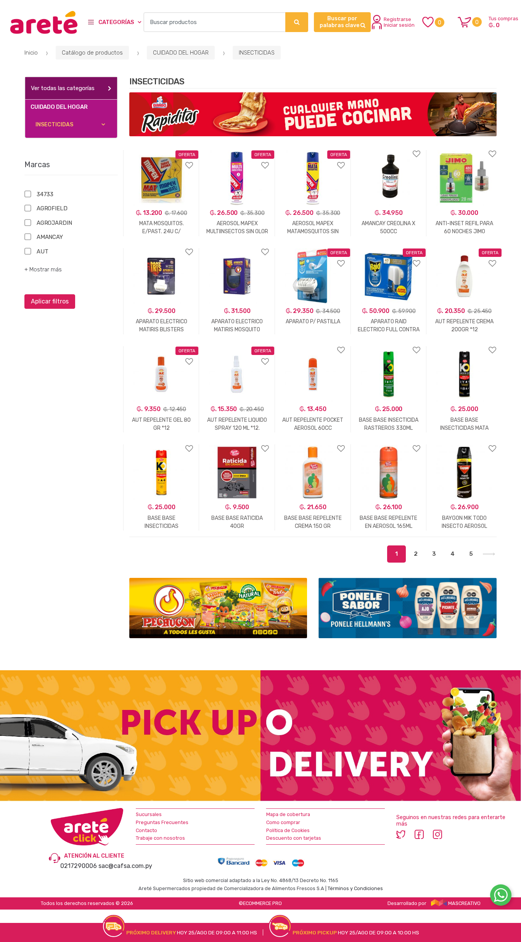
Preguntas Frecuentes (162, 822)
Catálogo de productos (92, 52)
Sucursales (149, 814)
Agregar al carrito (157, 568)
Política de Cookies (288, 830)
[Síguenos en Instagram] (437, 834)
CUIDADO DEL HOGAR (181, 52)
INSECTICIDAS (257, 52)
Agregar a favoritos (161, 160)
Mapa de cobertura (288, 814)
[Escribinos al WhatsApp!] (500, 896)
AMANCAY (50, 237)
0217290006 (78, 865)
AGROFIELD (52, 208)
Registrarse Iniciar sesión (399, 22)
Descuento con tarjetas (293, 838)
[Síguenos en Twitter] (400, 834)
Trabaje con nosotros (160, 838)
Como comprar (283, 822)
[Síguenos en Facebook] (419, 834)
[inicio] (39, 22)
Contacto (146, 830)
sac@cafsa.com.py (125, 865)
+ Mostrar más (43, 269)
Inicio (31, 52)
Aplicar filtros (50, 301)
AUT (42, 251)
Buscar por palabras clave (340, 22)
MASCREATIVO (464, 903)
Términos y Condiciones (355, 888)
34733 (45, 194)
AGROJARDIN (54, 222)
